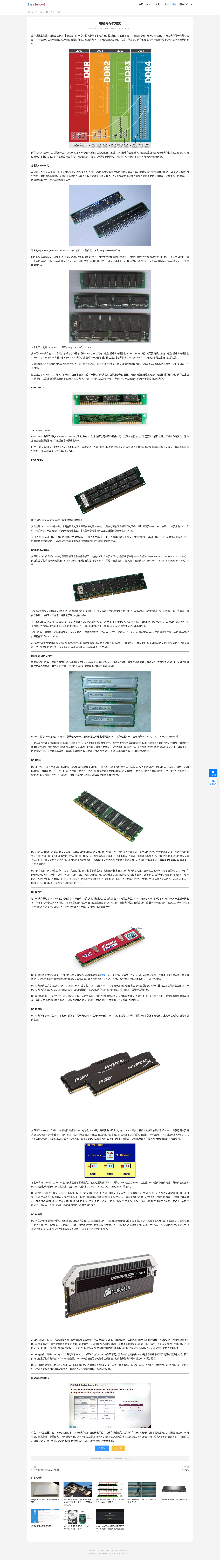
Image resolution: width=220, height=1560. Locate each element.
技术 (148, 4)
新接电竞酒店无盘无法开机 (42, 1526)
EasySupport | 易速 (36, 5)
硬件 (182, 4)
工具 (157, 4)
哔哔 (174, 4)
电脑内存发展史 (110, 23)
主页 (141, 4)
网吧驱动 (185, 1470)
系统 (166, 4)
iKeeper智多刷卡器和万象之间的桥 (45, 1470)
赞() (125, 28)
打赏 (118, 1448)
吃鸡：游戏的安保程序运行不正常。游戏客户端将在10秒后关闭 (110, 1529)
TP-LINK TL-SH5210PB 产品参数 (173, 1499)
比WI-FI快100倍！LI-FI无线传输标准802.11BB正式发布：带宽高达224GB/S (78, 1502)
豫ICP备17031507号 (123, 1550)
